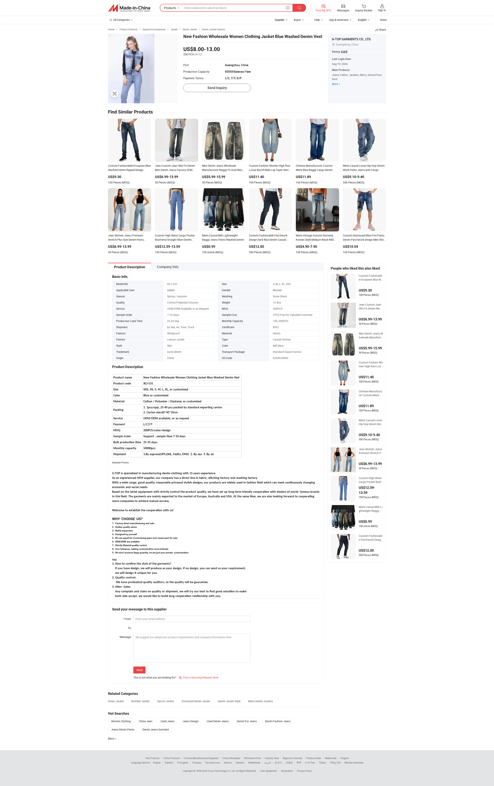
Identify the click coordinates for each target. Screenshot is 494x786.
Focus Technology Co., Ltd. (222, 770)
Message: (125, 637)
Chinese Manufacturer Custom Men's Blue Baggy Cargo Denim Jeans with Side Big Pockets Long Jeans (370, 393)
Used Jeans (167, 721)
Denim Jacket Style (229, 701)
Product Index (313, 758)
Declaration (287, 770)
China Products (171, 758)
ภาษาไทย (310, 762)
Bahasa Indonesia (354, 762)
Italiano (228, 762)
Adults (171, 290)
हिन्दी (299, 762)
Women (277, 290)
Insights (344, 758)
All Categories (121, 20)
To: (129, 628)
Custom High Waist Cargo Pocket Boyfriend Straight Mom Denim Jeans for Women (371, 480)
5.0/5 (344, 51)
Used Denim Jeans (218, 721)
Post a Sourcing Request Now (198, 677)
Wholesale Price (252, 758)
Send (139, 670)
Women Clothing (121, 721)
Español (169, 762)
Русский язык (212, 762)
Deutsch (240, 762)
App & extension (339, 20)
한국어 (278, 762)
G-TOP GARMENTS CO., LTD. (351, 39)
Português (182, 762)
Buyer (297, 20)
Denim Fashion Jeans (278, 721)
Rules (383, 20)
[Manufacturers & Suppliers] (129, 8)
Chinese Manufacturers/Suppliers (201, 758)
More (335, 84)
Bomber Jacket (140, 701)
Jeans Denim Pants (122, 729)
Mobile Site (330, 758)
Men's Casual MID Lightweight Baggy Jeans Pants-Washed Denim (371, 509)
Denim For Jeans (247, 721)
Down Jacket (116, 701)
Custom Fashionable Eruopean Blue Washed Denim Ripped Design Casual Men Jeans (370, 278)
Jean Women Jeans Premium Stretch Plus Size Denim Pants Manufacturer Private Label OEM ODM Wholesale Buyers (371, 451)
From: (127, 619)
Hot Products (152, 758)
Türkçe (322, 762)
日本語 (289, 762)
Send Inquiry (217, 88)
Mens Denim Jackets (260, 701)
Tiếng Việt (335, 762)
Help (317, 20)
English (157, 762)
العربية (267, 762)
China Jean (145, 721)
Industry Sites (272, 758)
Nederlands (254, 762)
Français (196, 762)
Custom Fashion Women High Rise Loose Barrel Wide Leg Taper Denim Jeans (371, 364)
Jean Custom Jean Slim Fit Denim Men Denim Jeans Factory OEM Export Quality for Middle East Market (371, 306)
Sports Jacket (165, 701)
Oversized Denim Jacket (196, 701)
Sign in (382, 10)
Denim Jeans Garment (155, 729)
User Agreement (268, 770)
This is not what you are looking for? (154, 677)
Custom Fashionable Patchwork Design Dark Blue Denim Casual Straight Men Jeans (370, 538)
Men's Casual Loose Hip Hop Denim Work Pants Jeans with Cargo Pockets (370, 422)
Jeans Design (191, 721)
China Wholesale (231, 758)
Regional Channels (292, 758)
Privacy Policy (304, 770)
